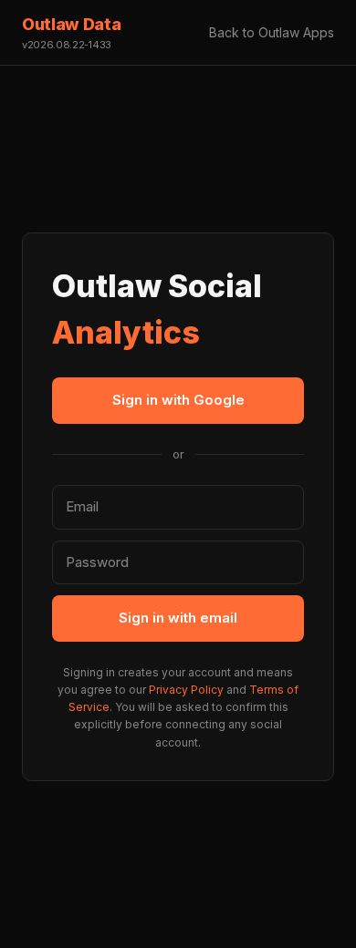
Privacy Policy (186, 689)
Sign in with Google (178, 399)
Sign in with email (178, 617)
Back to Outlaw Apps (271, 32)
